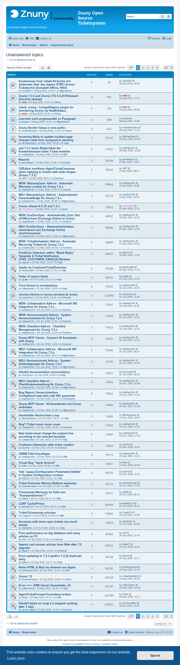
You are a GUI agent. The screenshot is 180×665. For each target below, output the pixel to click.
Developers (69, 398)
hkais (25, 597)
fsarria (25, 478)
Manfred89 (27, 270)
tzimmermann (29, 486)
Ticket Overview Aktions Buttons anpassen (48, 483)
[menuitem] (29, 38)
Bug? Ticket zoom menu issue (39, 424)
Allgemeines (65, 90)
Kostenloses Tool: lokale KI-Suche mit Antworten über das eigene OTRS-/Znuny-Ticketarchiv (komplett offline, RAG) (47, 84)
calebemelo (28, 288)
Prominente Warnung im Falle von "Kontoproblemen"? (42, 494)
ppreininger (28, 162)
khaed (25, 121)
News (58, 102)
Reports (24, 159)
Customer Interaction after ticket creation (46, 444)
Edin (24, 465)
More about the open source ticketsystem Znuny (71, 640)
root (24, 102)
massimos (27, 297)
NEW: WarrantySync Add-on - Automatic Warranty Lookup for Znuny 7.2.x (46, 185)
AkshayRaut (28, 143)
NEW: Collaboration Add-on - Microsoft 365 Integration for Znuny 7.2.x (48, 305)
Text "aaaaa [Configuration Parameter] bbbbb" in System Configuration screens (50, 473)
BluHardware (29, 418)
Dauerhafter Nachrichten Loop (39, 415)
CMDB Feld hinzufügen (34, 453)
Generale (66, 297)
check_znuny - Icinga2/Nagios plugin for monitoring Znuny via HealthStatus (46, 109)
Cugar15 (26, 515)
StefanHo (27, 528)
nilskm (25, 562)
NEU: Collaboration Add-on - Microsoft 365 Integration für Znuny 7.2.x (47, 351)
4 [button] (152, 68)
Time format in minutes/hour (38, 285)
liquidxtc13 (27, 506)
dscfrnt (25, 447)
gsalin (25, 279)
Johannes (27, 209)
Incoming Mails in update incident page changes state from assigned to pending (46, 138)
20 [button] (165, 68)
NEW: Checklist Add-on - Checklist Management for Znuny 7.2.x (42, 328)
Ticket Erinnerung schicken (37, 512)
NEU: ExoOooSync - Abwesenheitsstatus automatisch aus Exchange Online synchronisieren (46, 230)
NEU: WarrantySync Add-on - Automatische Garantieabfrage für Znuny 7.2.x (48, 196)
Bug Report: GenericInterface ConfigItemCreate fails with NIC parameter (47, 394)
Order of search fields (33, 276)
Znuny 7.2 (25, 576)
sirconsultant (29, 609)
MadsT (25, 550)
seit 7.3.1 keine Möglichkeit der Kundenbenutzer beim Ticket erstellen (44, 150)
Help (66, 143)
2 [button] (143, 68)
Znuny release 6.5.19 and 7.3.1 (39, 206)
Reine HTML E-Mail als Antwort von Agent (47, 567)
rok (23, 539)
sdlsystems (28, 588)
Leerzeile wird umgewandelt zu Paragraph (47, 118)
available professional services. (117, 640)
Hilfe (65, 154)
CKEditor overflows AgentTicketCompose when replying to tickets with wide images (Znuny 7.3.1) (47, 172)
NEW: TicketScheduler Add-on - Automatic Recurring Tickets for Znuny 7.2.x (47, 243)
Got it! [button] (155, 655)
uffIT (24, 178)
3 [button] (147, 68)
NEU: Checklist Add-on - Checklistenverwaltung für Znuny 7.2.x (45, 382)
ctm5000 (26, 90)
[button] (131, 67)
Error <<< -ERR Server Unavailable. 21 (45, 585)
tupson (25, 262)
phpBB (78, 644)
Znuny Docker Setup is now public (42, 127)
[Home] (42, 15)
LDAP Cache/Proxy (31, 503)
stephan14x (28, 189)
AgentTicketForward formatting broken (45, 594)
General (65, 162)
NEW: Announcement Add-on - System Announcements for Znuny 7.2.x (45, 316)
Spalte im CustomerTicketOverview (42, 267)
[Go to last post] (133, 81)
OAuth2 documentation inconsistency (44, 372)
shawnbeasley (29, 130)
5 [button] (157, 68)
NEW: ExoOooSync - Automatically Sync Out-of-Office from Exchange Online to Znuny (49, 217)
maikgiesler (28, 154)
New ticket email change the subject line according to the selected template (46, 435)
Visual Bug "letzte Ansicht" (37, 462)
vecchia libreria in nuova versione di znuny (48, 294)
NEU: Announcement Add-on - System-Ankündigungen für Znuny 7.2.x (45, 362)
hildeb (25, 498)
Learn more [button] (16, 658)
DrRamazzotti (29, 570)
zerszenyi (27, 375)
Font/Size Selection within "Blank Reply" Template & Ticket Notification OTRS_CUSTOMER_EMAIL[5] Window (46, 256)
